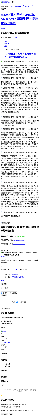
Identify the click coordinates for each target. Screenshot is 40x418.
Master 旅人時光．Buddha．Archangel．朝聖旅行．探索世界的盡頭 (19, 19)
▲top (2, 280)
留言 (16, 269)
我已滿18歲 (4, 414)
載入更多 (3, 284)
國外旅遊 (15, 275)
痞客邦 (12, 269)
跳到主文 (4, 28)
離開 (10, 414)
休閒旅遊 (16, 37)
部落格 (6, 43)
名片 (5, 46)
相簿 (5, 41)
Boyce (3, 256)
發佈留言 (3, 295)
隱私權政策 (33, 390)
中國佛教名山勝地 (18, 277)
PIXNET (9, 390)
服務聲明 (20, 392)
